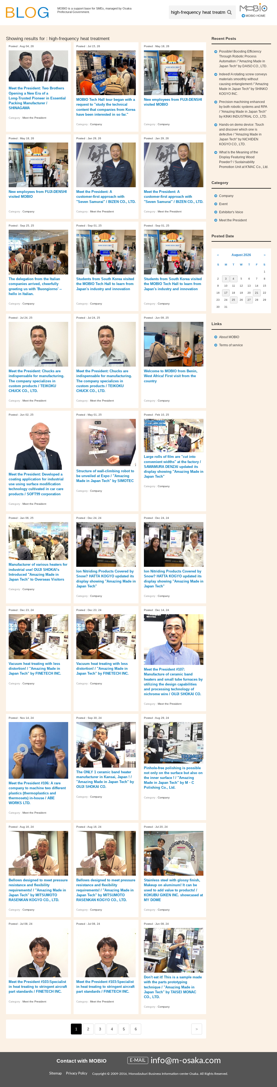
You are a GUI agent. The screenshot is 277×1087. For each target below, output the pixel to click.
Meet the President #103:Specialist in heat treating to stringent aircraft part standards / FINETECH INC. (38, 987)
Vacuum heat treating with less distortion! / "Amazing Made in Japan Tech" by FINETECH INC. (35, 668)
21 (256, 292)
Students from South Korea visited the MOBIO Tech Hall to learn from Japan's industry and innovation (105, 284)
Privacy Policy (76, 1073)
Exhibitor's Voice (231, 212)
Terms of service (231, 345)
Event (223, 204)
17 (225, 292)
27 (249, 299)
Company (96, 124)
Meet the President (34, 117)
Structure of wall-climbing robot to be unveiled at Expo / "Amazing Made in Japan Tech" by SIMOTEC (105, 476)
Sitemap (55, 1073)
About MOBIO (229, 337)
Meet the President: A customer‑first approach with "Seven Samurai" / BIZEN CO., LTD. (106, 196)
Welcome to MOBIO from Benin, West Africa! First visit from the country (170, 376)
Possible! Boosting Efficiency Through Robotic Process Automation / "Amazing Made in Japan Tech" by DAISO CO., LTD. (243, 59)
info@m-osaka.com (186, 1060)
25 (233, 299)
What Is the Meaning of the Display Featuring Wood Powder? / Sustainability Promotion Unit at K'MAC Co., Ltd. (243, 159)
